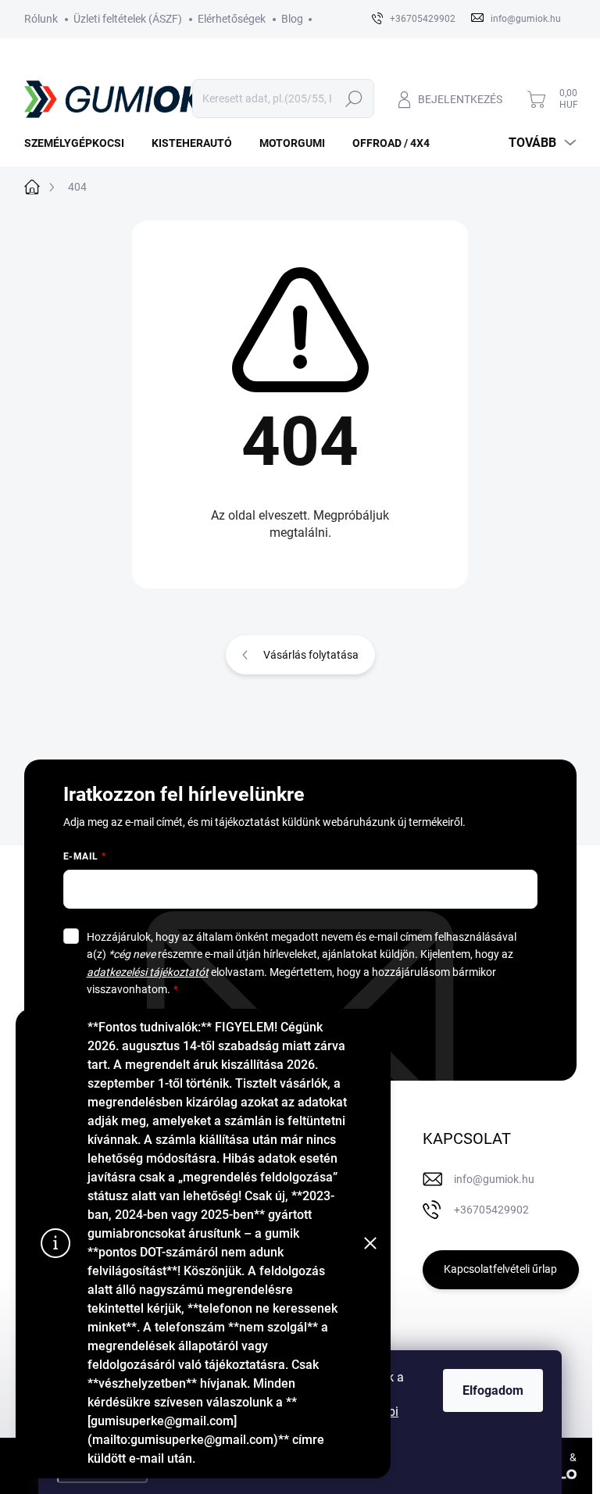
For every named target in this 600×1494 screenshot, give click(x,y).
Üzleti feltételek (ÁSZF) (127, 19)
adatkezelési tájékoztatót (148, 972)
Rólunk (41, 19)
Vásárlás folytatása (311, 655)
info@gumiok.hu (494, 1179)
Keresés (354, 98)
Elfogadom (492, 1390)
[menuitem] (80, 143)
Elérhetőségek (232, 19)
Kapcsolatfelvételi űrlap (500, 1269)
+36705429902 (491, 1209)
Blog (292, 19)
